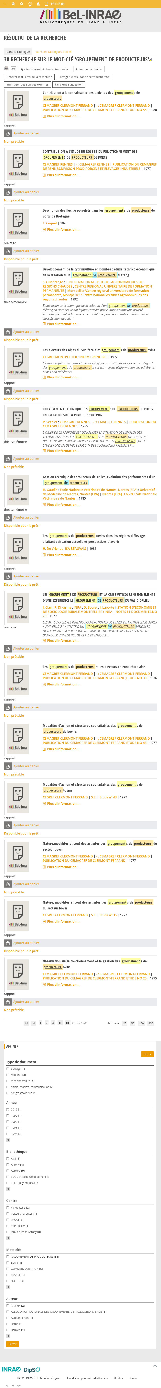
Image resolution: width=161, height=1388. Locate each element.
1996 (14, 1128)
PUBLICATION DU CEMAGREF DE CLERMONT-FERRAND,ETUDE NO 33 (94, 678)
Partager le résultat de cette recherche (84, 77)
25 (124, 1023)
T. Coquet (50, 223)
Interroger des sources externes (27, 84)
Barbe (15, 1324)
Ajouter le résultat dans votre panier (44, 69)
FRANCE (16, 1275)
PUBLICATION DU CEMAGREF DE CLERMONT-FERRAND (84, 860)
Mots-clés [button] (13, 1249)
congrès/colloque (22, 1093)
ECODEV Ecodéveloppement (29, 1177)
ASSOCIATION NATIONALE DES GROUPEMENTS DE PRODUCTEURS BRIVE (57, 1311)
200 (150, 1023)
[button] (8, 133)
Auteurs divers (20, 1318)
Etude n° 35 (108, 915)
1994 (14, 1134)
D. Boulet (90, 607)
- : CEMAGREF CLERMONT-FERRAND (123, 105)
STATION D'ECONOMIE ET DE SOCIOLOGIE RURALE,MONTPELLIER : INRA (99, 609)
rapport (16, 1075)
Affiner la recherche (89, 69)
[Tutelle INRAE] (11, 1369)
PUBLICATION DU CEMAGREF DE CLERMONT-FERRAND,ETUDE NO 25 (94, 978)
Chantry (16, 1305)
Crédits (118, 1378)
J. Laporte (107, 607)
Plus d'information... (63, 116)
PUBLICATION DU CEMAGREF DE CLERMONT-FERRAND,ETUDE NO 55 (94, 110)
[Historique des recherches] (30, 4)
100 (141, 1023)
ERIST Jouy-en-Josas (23, 1183)
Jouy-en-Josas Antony (24, 1232)
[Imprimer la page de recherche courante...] (6, 68)
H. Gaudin (50, 490)
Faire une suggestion (68, 84)
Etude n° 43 (108, 797)
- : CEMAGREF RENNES (92, 164)
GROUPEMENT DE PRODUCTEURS (32, 1256)
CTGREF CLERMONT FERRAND (65, 797)
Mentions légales (50, 1378)
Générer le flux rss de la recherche (29, 77)
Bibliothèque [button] (16, 1151)
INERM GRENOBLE (93, 357)
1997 (14, 1121)
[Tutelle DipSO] (32, 1370)
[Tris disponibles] (13, 69)
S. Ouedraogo (53, 282)
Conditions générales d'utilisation (87, 1378)
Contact (133, 1378)
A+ (19, 1385)
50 (132, 1023)
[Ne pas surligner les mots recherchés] (150, 59)
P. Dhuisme (62, 607)
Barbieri (16, 1330)
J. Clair (47, 607)
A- (7, 1385)
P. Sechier (50, 422)
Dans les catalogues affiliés (53, 52)
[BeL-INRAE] (80, 15)
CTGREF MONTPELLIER (60, 357)
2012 (14, 1109)
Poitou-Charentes (22, 1213)
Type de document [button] (21, 1061)
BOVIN (15, 1262)
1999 (14, 1115)
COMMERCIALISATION (25, 1269)
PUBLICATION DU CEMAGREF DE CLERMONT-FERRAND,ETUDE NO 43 (94, 743)
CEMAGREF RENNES (58, 164)
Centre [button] (11, 1200)
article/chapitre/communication (30, 1087)
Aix (13, 1158)
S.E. (93, 797)
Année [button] (11, 1102)
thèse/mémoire (21, 1081)
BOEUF (16, 1281)
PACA (14, 1219)
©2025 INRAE (25, 1378)
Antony (15, 1164)
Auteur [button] (11, 1298)
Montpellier (18, 1226)
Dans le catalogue (18, 52)
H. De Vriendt (53, 548)
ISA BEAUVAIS (75, 548)
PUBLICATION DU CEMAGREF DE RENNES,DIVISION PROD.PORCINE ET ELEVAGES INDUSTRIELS (100, 166)
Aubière (16, 1170)
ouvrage (16, 1068)
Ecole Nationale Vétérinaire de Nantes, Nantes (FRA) (98, 490)
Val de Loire (18, 1207)
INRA (77, 607)
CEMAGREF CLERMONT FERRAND (68, 105)
